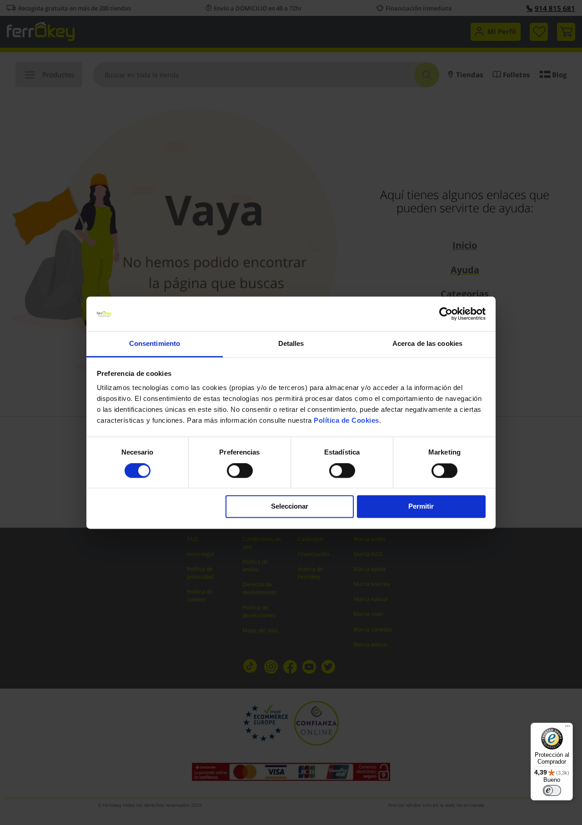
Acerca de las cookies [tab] (427, 344)
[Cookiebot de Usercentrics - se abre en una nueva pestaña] (446, 313)
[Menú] (567, 728)
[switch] (240, 471)
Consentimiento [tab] (154, 344)
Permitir (421, 506)
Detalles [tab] (291, 344)
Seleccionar (289, 506)
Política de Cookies (346, 421)
